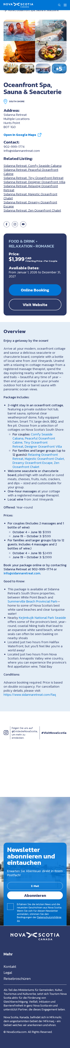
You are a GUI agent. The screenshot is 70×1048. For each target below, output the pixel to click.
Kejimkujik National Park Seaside (42, 617)
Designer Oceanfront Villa (43, 446)
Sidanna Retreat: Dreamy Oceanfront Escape (30, 204)
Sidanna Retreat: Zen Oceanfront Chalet (32, 210)
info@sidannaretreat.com (22, 150)
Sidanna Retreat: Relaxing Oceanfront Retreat (31, 188)
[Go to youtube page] (23, 226)
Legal (8, 972)
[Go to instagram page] (15, 226)
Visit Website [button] (35, 304)
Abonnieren (35, 895)
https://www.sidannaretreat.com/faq (30, 694)
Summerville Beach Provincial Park (32, 601)
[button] (59, 5)
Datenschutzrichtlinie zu (39, 918)
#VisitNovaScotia (53, 733)
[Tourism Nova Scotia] (18, 4)
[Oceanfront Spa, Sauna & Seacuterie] (35, 41)
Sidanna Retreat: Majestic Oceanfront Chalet (30, 196)
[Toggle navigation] (65, 5)
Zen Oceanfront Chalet (36, 464)
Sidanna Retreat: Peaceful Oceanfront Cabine (31, 171)
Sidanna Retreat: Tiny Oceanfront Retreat (33, 177)
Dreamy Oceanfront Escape (32, 462)
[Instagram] (6, 736)
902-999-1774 (14, 146)
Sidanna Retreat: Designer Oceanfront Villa (34, 181)
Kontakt (10, 966)
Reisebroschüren (17, 978)
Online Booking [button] (35, 290)
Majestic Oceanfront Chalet (44, 458)
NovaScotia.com (17, 1032)
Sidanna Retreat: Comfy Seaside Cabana (33, 165)
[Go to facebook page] (7, 226)
